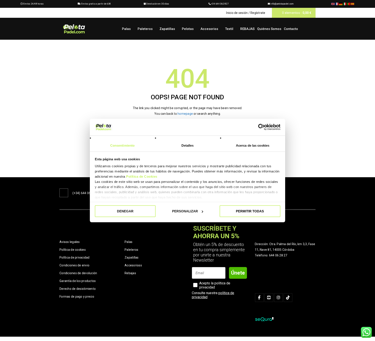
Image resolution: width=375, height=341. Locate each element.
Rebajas (130, 273)
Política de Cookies (141, 176)
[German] (341, 4)
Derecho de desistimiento (77, 288)
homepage (185, 113)
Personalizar (185, 211)
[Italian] (345, 4)
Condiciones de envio (74, 265)
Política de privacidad (74, 257)
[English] (333, 4)
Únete (238, 273)
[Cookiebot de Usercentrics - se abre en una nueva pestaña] (261, 127)
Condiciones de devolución (78, 273)
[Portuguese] (349, 4)
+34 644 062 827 (220, 4)
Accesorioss (133, 265)
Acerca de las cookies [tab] (252, 145)
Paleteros (131, 249)
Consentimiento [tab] (122, 145)
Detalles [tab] (187, 145)
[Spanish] (353, 4)
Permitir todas (250, 211)
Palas (128, 242)
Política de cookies (72, 249)
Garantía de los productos (77, 281)
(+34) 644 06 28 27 (85, 193)
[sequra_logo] (264, 319)
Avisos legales (69, 242)
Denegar (125, 211)
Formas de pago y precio (76, 296)
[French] (337, 4)
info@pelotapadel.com (282, 4)
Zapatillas (132, 257)
